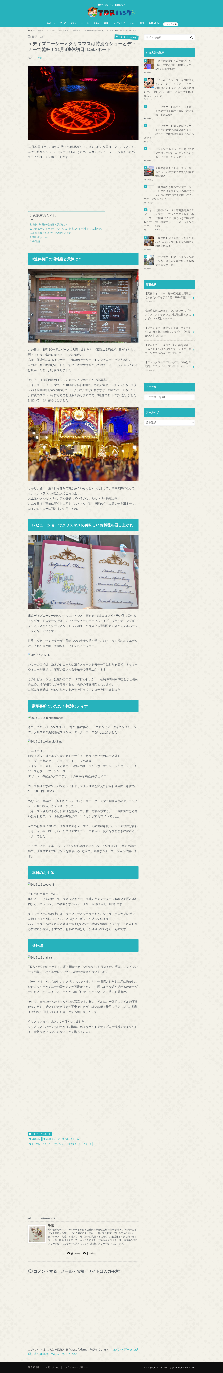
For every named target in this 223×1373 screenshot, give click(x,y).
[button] (83, 103)
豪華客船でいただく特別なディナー (53, 232)
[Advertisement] (83, 185)
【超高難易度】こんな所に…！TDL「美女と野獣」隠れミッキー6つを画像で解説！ (174, 65)
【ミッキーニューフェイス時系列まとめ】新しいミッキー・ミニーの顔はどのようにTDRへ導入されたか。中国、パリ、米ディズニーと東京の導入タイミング (169, 88)
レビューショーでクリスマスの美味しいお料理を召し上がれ (67, 228)
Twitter (77, 1253)
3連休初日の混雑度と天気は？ (49, 224)
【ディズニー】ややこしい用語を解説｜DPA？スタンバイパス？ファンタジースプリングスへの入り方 (168, 349)
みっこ (150, 72)
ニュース (85, 23)
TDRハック (168, 1367)
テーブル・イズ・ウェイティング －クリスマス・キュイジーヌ (61, 1144)
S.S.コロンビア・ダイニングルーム (62, 1139)
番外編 (36, 241)
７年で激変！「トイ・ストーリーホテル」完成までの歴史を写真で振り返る (174, 172)
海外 (142, 23)
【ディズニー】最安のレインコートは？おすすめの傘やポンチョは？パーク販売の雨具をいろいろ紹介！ (169, 132)
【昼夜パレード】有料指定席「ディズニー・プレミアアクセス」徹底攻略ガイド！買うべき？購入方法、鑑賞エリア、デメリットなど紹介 (174, 218)
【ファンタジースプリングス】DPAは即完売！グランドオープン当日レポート (168, 366)
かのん (150, 99)
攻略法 (97, 23)
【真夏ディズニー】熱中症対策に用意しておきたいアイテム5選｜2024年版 (168, 297)
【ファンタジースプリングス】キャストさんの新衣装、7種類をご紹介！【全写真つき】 (168, 331)
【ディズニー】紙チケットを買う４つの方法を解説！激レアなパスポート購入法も (174, 111)
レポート (51, 23)
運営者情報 (33, 1367)
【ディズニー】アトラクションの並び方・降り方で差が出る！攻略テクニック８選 (174, 261)
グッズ (63, 23)
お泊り (132, 23)
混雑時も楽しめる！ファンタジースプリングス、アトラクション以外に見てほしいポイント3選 (168, 314)
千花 (40, 58)
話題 (106, 23)
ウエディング (119, 23)
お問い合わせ (155, 23)
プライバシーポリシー (76, 1367)
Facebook (92, 1253)
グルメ (73, 23)
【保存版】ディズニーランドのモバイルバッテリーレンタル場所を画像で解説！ (174, 242)
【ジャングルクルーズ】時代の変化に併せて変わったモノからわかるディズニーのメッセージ (174, 153)
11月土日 (36, 1139)
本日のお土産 (40, 237)
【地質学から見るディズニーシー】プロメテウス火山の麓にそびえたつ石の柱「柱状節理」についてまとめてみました (169, 193)
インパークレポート (41, 1133)
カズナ (150, 202)
